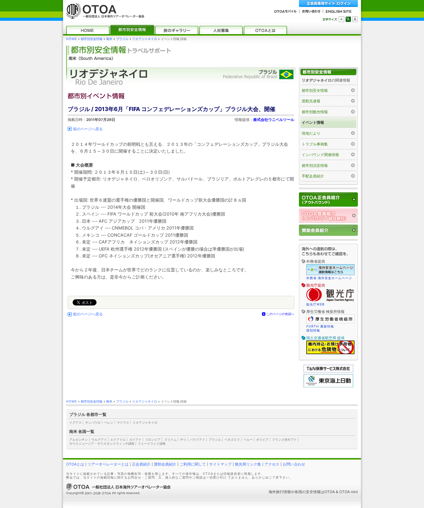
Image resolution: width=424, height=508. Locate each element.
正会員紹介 (141, 464)
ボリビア (262, 439)
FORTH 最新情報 (320, 326)
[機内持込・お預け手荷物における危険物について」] (330, 353)
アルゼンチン (78, 439)
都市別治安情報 (315, 165)
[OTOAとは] (265, 30)
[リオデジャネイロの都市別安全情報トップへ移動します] (328, 72)
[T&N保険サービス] (328, 371)
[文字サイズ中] (348, 19)
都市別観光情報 (315, 111)
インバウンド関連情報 (320, 154)
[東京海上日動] (328, 386)
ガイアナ (135, 439)
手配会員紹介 (313, 176)
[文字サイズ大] (355, 19)
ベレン (108, 422)
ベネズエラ (232, 439)
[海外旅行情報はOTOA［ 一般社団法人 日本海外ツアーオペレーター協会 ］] (103, 15)
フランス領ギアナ (284, 439)
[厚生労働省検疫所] (330, 322)
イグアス (75, 422)
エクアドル (118, 439)
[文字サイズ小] (341, 19)
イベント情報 (313, 122)
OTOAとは (75, 464)
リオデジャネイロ (144, 39)
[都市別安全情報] (132, 30)
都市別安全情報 (91, 39)
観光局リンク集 (248, 464)
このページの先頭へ (280, 314)
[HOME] (88, 30)
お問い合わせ (294, 464)
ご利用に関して (193, 464)
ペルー (248, 439)
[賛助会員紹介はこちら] (328, 230)
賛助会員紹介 (165, 464)
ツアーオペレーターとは (108, 464)
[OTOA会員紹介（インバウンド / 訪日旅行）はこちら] (328, 215)
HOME (71, 39)
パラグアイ (197, 439)
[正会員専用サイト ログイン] (328, 3)
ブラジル (122, 39)
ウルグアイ (99, 439)
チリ (183, 439)
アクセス (271, 464)
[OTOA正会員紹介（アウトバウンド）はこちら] (328, 199)
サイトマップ (220, 464)
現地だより (311, 133)
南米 (109, 39)
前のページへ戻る (88, 129)
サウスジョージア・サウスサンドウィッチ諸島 (101, 443)
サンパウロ (93, 422)
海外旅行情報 (279, 491)
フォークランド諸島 (152, 443)
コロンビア (152, 439)
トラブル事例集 (315, 144)
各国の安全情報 (308, 491)
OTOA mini (348, 491)
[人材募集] (221, 30)
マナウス (123, 422)
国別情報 (313, 330)
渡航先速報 (311, 101)
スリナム (170, 439)
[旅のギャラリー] (176, 30)
